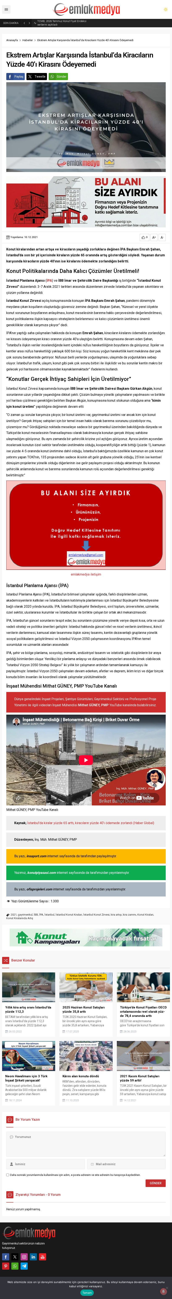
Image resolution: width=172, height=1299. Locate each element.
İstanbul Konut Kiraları (69, 914)
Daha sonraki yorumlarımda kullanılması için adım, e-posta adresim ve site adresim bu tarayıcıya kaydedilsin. (75, 1175)
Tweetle (40, 76)
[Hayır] (167, 1288)
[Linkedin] (33, 1256)
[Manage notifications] (163, 1291)
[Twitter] (14, 1256)
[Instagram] (24, 1256)
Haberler (27, 40)
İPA (41, 914)
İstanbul (49, 914)
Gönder (61, 76)
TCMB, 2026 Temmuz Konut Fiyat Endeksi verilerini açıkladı (61, 23)
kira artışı (116, 914)
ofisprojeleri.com (39, 889)
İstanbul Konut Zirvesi (96, 914)
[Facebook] (5, 1256)
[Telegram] (24, 1266)
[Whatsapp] (14, 1266)
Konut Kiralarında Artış (19, 918)
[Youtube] (42, 1256)
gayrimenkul (25, 914)
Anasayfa (12, 40)
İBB (36, 914)
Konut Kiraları (145, 914)
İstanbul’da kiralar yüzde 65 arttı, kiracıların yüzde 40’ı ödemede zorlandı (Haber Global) (90, 823)
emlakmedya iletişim (86, 574)
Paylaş (18, 76)
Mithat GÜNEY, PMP (93, 705)
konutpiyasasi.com (41, 873)
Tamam (87, 1292)
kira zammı (129, 914)
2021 (14, 914)
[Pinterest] (5, 1266)
